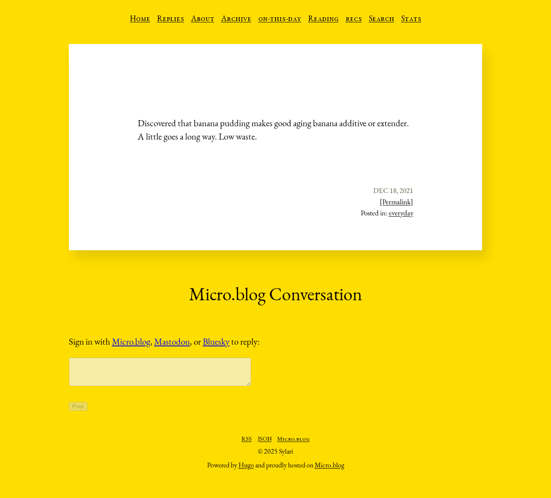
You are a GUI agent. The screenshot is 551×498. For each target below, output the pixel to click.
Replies (170, 19)
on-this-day (279, 19)
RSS (246, 439)
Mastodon (172, 341)
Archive (236, 19)
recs (354, 19)
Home (140, 19)
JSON (265, 439)
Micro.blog (131, 341)
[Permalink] (396, 201)
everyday (401, 213)
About (202, 19)
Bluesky (216, 341)
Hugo (246, 465)
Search (381, 19)
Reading (323, 19)
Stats (411, 19)
